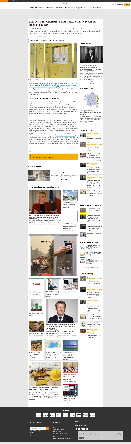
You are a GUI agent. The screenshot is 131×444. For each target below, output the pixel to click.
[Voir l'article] (76, 235)
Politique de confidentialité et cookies (62, 438)
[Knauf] (85, 415)
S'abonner (127, 4)
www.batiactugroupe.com (81, 425)
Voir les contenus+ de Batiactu (37, 434)
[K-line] (38, 415)
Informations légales (58, 435)
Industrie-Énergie (71, 8)
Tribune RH (83, 8)
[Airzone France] (52, 415)
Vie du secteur (58, 40)
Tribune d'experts (95, 8)
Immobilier (59, 8)
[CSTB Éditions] (78, 415)
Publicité (55, 427)
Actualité (4, 1)
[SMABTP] (45, 415)
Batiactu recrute (57, 431)
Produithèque (12, 1)
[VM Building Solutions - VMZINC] (58, 415)
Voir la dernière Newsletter (36, 430)
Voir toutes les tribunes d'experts (91, 125)
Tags (36, 435)
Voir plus (91, 81)
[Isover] (65, 415)
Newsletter (128, 1)
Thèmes (32, 435)
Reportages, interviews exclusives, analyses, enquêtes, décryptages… (46, 156)
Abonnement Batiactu (58, 429)
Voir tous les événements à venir (91, 267)
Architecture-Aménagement (44, 8)
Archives (32, 432)
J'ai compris (81, 438)
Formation (25, 1)
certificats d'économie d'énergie (65, 136)
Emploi (19, 1)
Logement (57, 91)
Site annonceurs (57, 436)
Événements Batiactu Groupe (60, 433)
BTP (31, 8)
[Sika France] (72, 415)
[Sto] (92, 415)
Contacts (55, 426)
